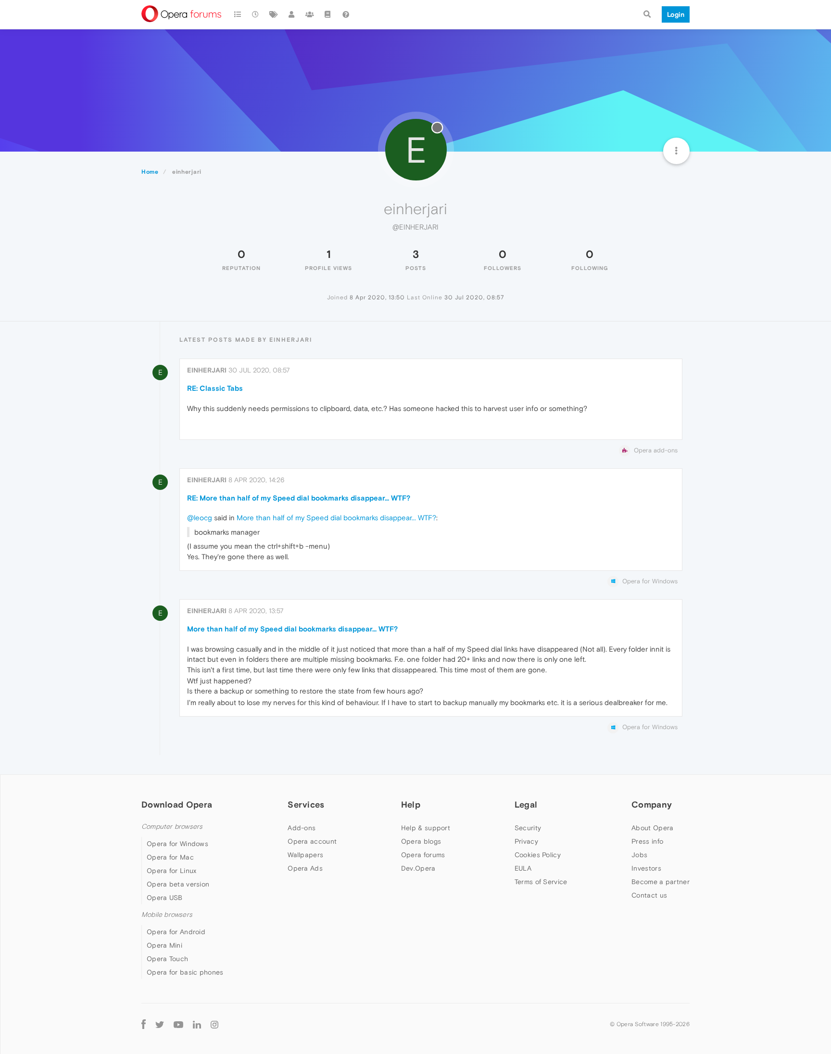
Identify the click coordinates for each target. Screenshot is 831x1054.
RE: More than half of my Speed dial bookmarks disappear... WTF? (298, 498)
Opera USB (165, 897)
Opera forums (423, 855)
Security (528, 828)
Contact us (649, 895)
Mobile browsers (166, 915)
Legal (526, 804)
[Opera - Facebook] (144, 1024)
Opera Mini (164, 945)
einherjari (207, 370)
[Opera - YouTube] (178, 1023)
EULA (523, 868)
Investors (646, 868)
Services (306, 804)
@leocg (199, 518)
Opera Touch (167, 959)
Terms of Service (541, 882)
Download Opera (176, 804)
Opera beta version (178, 884)
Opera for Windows (177, 844)
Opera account (312, 841)
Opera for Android (176, 932)
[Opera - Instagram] (214, 1023)
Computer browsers (171, 827)
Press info (647, 841)
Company (651, 804)
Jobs (639, 855)
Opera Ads (305, 868)
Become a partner (660, 882)
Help (410, 804)
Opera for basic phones (185, 972)
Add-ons (301, 828)
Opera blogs (421, 841)
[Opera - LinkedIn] (197, 1023)
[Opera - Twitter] (160, 1023)
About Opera (652, 828)
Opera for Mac (170, 857)
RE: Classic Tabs (215, 388)
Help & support (425, 828)
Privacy (526, 841)
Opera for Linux (172, 870)
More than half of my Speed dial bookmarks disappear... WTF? (336, 518)
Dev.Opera (418, 868)
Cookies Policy (538, 855)
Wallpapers (305, 855)
